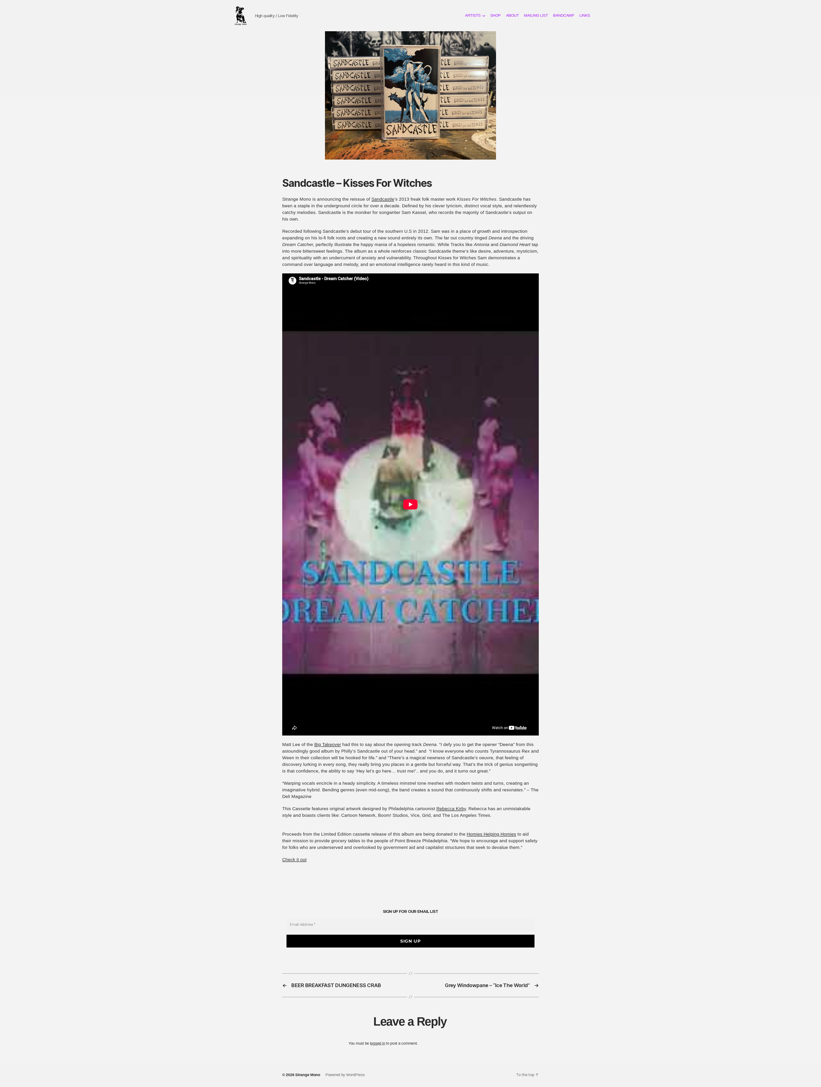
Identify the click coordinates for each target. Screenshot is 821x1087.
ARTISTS (473, 15)
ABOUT (512, 15)
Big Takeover (327, 744)
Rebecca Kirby (451, 808)
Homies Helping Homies (491, 834)
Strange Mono (307, 1075)
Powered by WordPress (345, 1075)
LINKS (584, 15)
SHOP (495, 15)
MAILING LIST (536, 15)
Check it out (294, 859)
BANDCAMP (563, 15)
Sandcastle (382, 199)
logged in (377, 1043)
